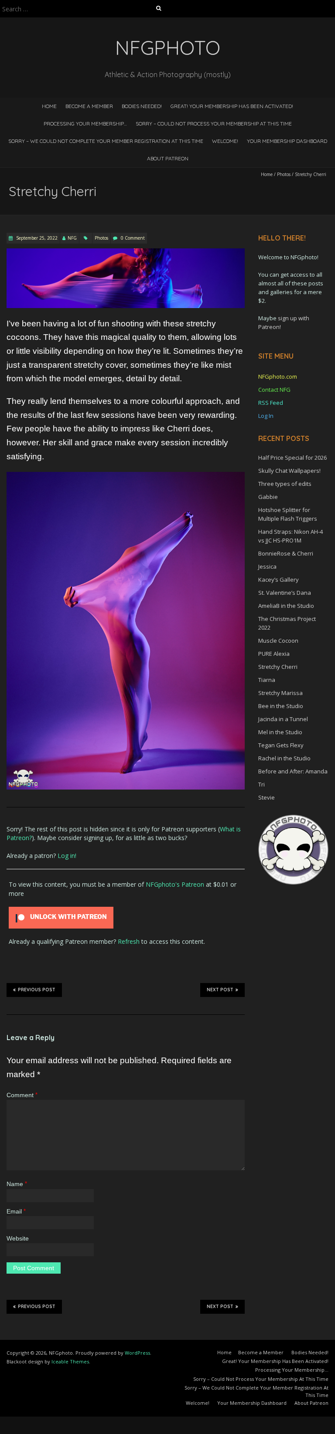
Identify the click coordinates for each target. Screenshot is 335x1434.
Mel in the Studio (280, 732)
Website (18, 1238)
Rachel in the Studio (284, 758)
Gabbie (268, 497)
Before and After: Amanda (293, 771)
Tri (261, 784)
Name (17, 1183)
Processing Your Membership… (85, 123)
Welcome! (225, 141)
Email (16, 1211)
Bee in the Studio (280, 706)
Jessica (267, 566)
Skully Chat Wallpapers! (289, 471)
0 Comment (133, 238)
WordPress (137, 1352)
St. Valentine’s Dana (284, 593)
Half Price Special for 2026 (292, 457)
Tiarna (266, 680)
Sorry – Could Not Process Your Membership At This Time (214, 123)
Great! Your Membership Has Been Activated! (232, 106)
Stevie (266, 797)
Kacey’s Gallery (278, 579)
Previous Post (36, 990)
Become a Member (89, 106)
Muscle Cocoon (278, 640)
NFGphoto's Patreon (175, 884)
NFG (72, 238)
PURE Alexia (274, 654)
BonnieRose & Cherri (285, 553)
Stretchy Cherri (277, 667)
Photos (284, 174)
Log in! (67, 855)
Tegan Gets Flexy (281, 745)
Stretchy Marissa (280, 693)
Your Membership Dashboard (287, 141)
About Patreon (167, 158)
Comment (22, 1095)
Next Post (220, 990)
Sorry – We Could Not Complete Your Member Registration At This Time (105, 141)
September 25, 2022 (36, 238)
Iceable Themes (70, 1361)
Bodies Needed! (142, 106)
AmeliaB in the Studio (286, 606)
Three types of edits (284, 484)
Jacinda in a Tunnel (283, 719)
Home (49, 106)
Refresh (129, 941)
